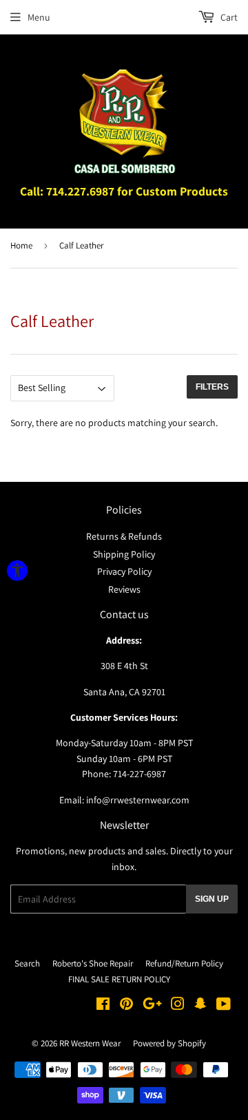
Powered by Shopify (169, 1043)
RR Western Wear (90, 1043)
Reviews (124, 589)
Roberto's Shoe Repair (92, 963)
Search (27, 963)
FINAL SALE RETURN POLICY (119, 979)
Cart (228, 17)
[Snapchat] (200, 1006)
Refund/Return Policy (184, 963)
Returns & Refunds (124, 536)
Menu (39, 17)
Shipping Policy (124, 554)
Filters (212, 387)
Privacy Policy (124, 571)
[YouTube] (223, 1006)
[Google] (152, 1006)
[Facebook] (103, 1006)
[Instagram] (178, 1006)
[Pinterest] (126, 1006)
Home (21, 245)
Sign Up (212, 899)
